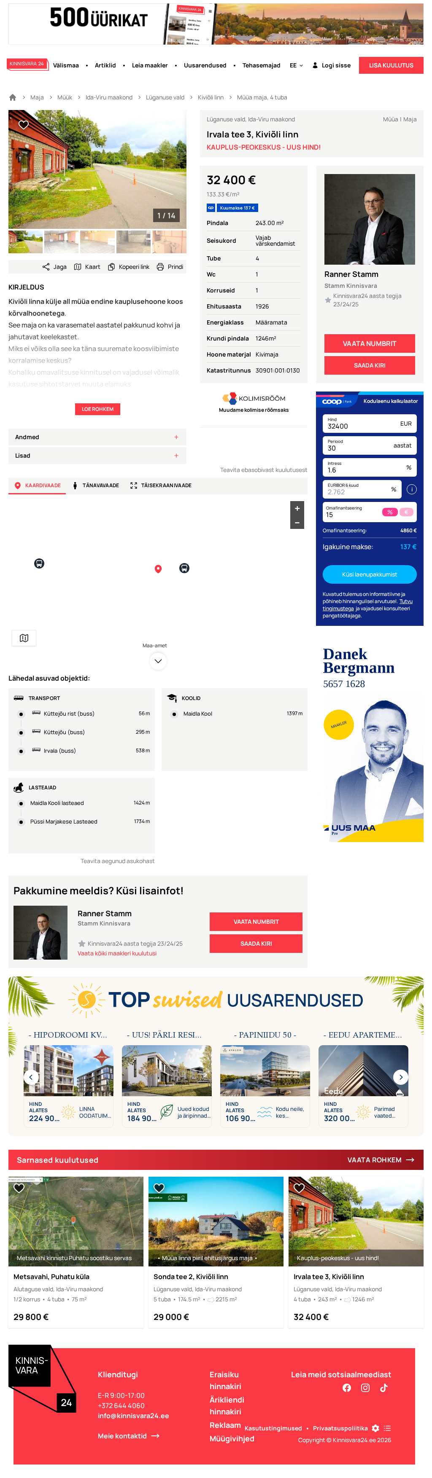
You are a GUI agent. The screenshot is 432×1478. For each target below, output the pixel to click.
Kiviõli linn (211, 97)
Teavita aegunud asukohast (118, 861)
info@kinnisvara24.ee (133, 1415)
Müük (64, 97)
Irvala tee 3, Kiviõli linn (329, 1276)
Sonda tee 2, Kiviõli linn (191, 1276)
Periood (335, 441)
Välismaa (66, 65)
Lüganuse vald (165, 97)
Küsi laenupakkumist (369, 574)
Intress (334, 463)
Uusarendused (205, 65)
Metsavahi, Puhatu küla (51, 1276)
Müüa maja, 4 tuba (262, 97)
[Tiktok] (384, 1387)
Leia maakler (150, 65)
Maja (37, 97)
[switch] (23, 125)
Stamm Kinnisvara (350, 286)
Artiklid (105, 65)
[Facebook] (346, 1387)
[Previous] (31, 1077)
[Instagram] (365, 1387)
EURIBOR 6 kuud (343, 485)
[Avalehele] (12, 97)
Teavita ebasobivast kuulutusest (264, 470)
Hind (332, 419)
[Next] (400, 1077)
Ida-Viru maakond (109, 97)
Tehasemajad (262, 65)
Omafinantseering (344, 507)
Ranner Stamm (351, 274)
